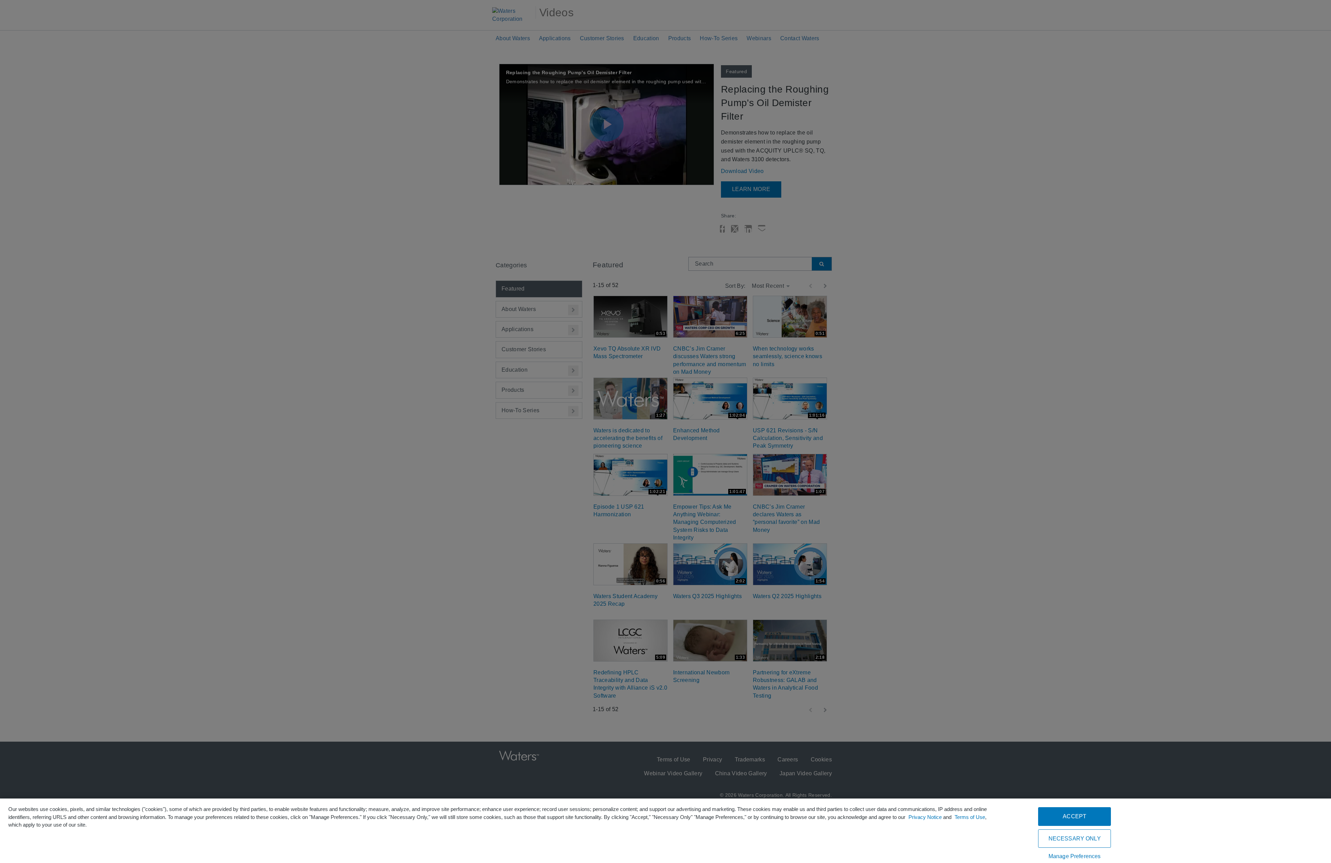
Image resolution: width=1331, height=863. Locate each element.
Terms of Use (970, 817)
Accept (1074, 816)
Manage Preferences (1075, 856)
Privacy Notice (925, 817)
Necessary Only (1075, 839)
